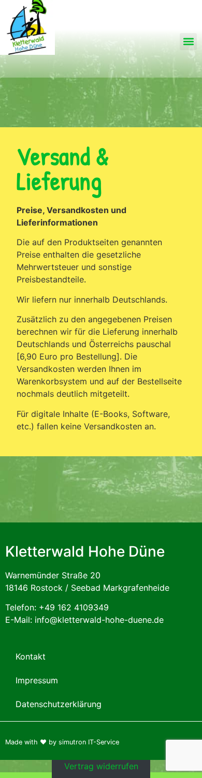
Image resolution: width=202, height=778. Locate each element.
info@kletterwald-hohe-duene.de (99, 620)
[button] (188, 41)
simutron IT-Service (89, 742)
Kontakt (31, 656)
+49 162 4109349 (74, 607)
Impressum (37, 680)
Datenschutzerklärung (59, 704)
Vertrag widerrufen (101, 766)
